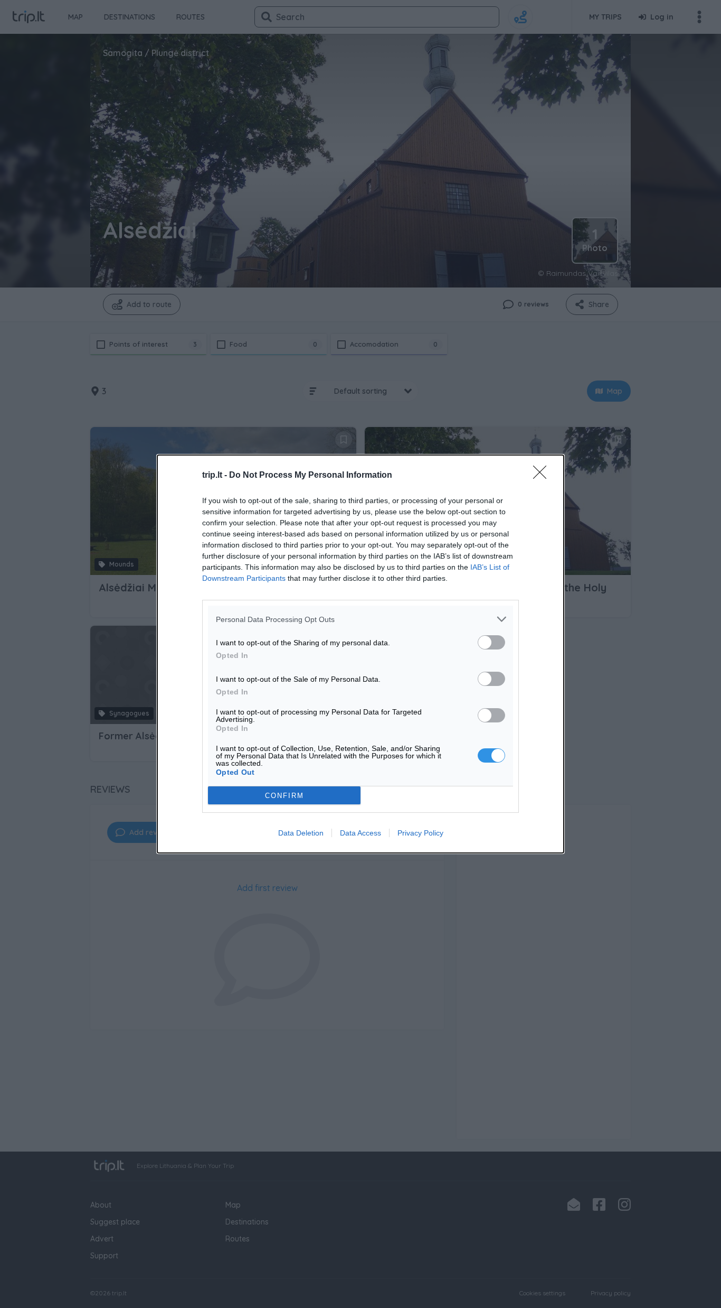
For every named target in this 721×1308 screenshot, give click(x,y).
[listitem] (360, 619)
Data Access (360, 833)
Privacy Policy (420, 833)
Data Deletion (301, 833)
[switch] (491, 642)
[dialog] (360, 654)
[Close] (543, 476)
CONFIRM (284, 796)
